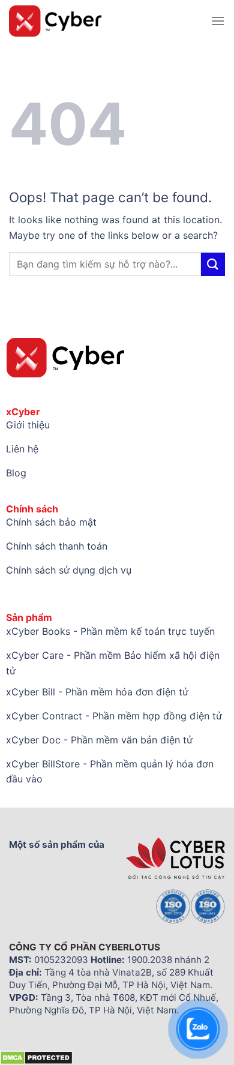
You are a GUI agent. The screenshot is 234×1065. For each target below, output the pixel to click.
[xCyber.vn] (105, 21)
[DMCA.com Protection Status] (36, 1057)
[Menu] (218, 20)
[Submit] (213, 264)
